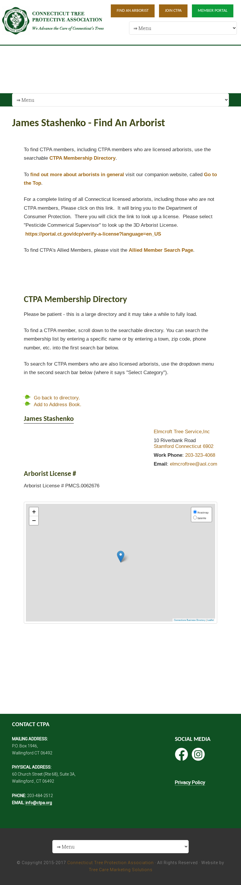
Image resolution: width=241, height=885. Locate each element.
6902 (208, 446)
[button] (120, 557)
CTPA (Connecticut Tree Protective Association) (53, 22)
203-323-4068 (200, 455)
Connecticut (188, 446)
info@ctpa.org (39, 802)
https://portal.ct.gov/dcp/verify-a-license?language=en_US (93, 234)
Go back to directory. (57, 398)
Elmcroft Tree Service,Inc (182, 431)
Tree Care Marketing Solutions (121, 869)
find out (77, 174)
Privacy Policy (190, 782)
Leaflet (210, 619)
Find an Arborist (133, 11)
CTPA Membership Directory (82, 158)
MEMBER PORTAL (212, 11)
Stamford (164, 446)
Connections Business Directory (189, 619)
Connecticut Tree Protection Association (110, 862)
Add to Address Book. (57, 404)
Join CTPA (173, 11)
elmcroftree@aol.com (193, 464)
